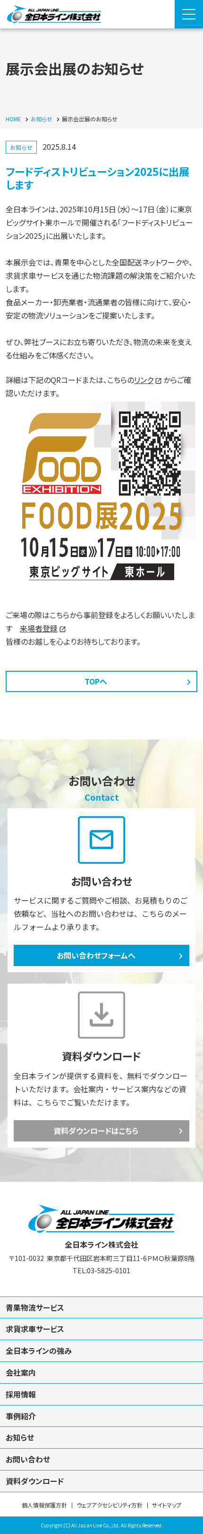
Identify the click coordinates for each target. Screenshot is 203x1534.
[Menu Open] (189, 14)
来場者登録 (39, 628)
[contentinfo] (101, 1358)
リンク (143, 379)
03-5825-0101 (108, 1270)
